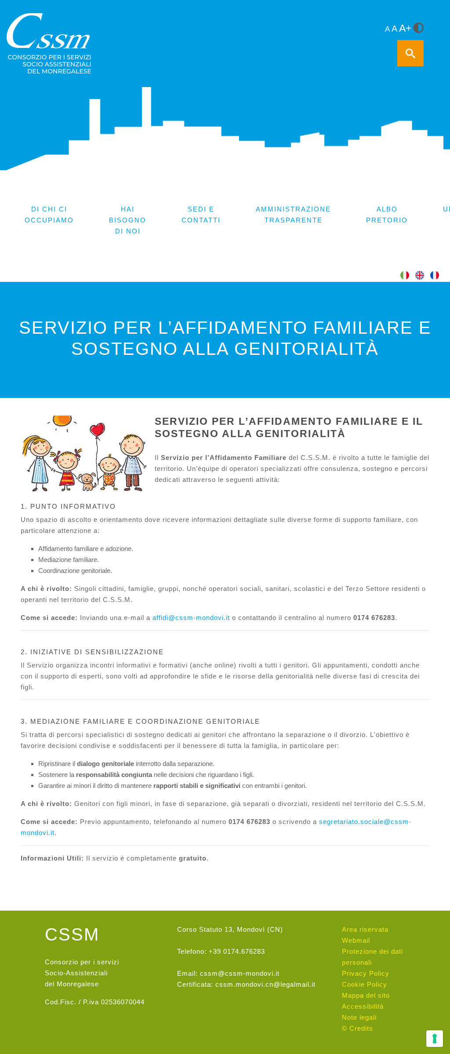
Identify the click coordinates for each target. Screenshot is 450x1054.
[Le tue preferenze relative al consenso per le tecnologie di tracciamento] (434, 1038)
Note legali (359, 1017)
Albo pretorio (387, 214)
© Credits (357, 1028)
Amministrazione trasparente (293, 214)
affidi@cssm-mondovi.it (191, 617)
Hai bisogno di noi (127, 220)
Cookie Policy (364, 984)
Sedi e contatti (201, 214)
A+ (405, 28)
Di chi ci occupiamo (49, 214)
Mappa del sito (366, 995)
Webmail (356, 940)
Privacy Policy (365, 973)
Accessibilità (363, 1006)
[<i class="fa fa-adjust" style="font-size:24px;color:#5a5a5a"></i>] (418, 28)
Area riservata (365, 929)
